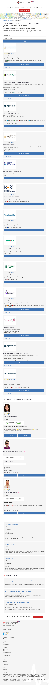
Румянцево (10, 505)
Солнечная (6, 506)
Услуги (4, 642)
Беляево (10, 305)
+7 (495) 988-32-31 (37, 7)
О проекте (5, 661)
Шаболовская (7, 387)
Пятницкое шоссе (16, 227)
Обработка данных (7, 629)
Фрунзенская (36, 386)
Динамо (10, 60)
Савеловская (15, 60)
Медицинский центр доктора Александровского (14, 465)
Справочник (5, 664)
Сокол (14, 150)
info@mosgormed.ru (7, 627)
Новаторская (7, 306)
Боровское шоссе (31, 505)
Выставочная (11, 120)
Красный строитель (12, 279)
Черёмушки (9, 470)
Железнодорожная (40, 505)
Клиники (5, 647)
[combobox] (24, 35)
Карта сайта (5, 672)
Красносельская (12, 332)
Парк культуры (29, 386)
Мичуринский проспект (38, 305)
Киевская (10, 468)
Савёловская (7, 61)
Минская (20, 429)
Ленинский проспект (13, 386)
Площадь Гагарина (24, 387)
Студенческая (15, 468)
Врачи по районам (7, 652)
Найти (24, 41)
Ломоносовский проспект (27, 429)
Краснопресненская (24, 120)
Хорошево (31, 91)
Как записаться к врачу (8, 662)
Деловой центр (16, 122)
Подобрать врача (24, 10)
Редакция (5, 670)
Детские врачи (6, 646)
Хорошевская (37, 91)
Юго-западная (16, 305)
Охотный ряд (21, 386)
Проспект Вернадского (13, 201)
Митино (10, 227)
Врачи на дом (6, 644)
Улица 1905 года (8, 122)
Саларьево (29, 305)
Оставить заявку (38, 617)
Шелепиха (25, 91)
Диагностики (23, 7)
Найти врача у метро (7, 650)
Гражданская (38, 60)
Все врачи (5, 657)
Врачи (4, 641)
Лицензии (5, 669)
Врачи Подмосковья (7, 655)
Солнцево (25, 505)
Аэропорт (10, 91)
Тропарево (23, 305)
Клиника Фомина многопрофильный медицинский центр (16, 426)
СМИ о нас (5, 667)
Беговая (15, 91)
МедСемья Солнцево (8, 502)
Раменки (36, 429)
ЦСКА (11, 92)
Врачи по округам (6, 654)
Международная (34, 120)
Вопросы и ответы (7, 666)
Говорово (20, 505)
